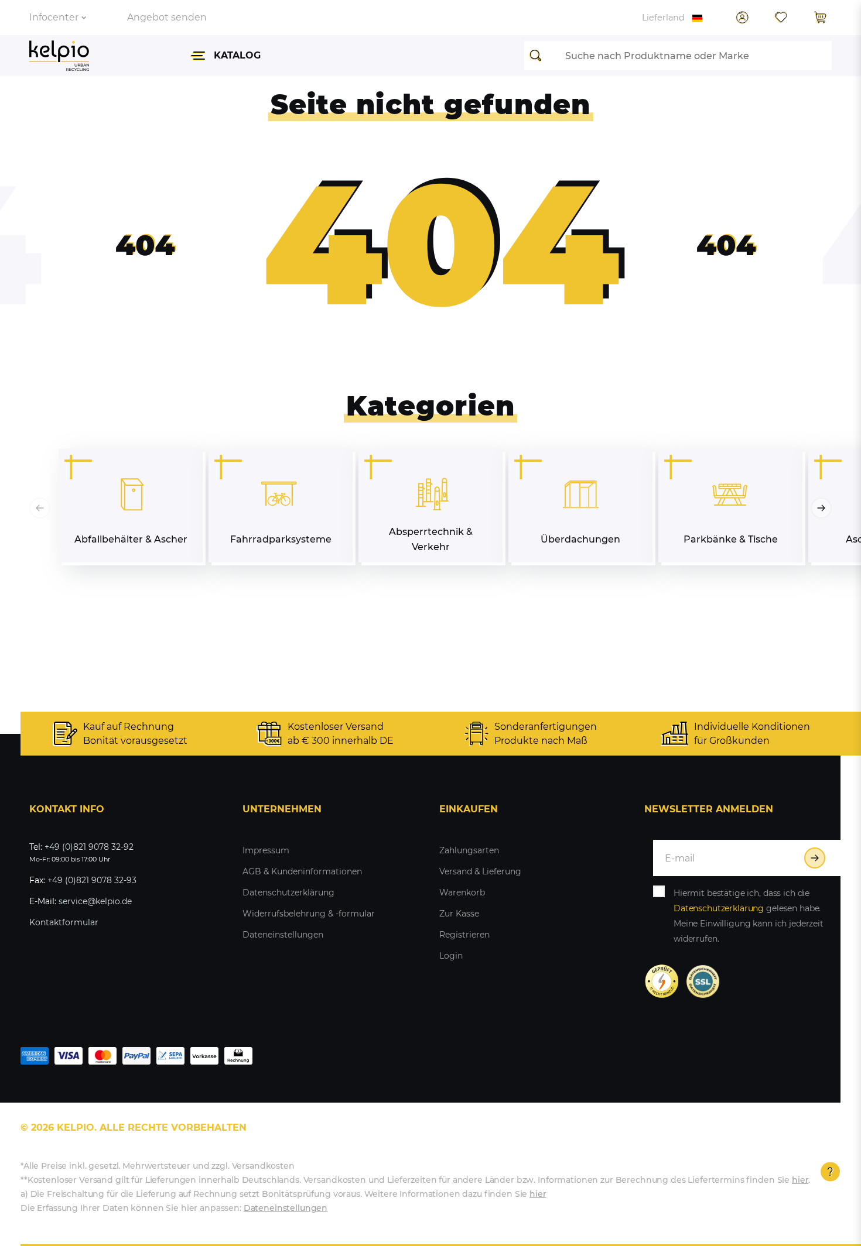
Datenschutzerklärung (288, 892)
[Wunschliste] (780, 17)
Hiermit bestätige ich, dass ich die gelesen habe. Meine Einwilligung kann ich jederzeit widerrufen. (749, 916)
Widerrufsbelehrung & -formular (308, 913)
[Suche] (539, 55)
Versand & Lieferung (480, 871)
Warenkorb (462, 892)
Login (451, 955)
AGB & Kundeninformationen (302, 871)
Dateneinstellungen (282, 934)
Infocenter (53, 17)
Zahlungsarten (469, 850)
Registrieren (464, 934)
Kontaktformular (63, 922)
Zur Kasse (459, 913)
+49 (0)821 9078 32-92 (89, 847)
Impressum (265, 850)
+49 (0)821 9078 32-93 (91, 880)
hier (800, 1180)
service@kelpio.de (95, 901)
